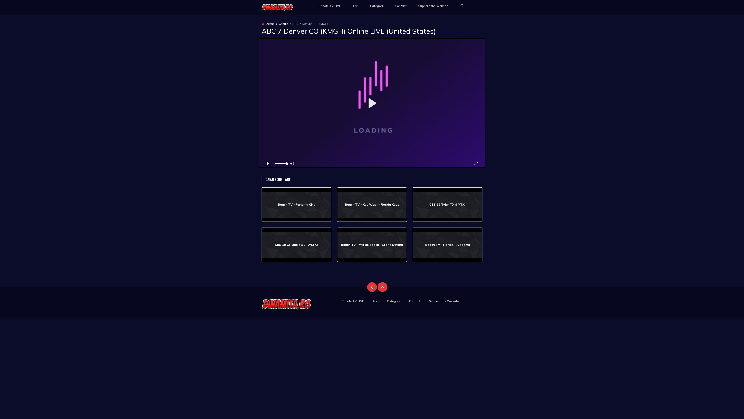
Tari (355, 6)
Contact (401, 6)
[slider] (281, 163)
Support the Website (433, 6)
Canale (283, 24)
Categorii (377, 6)
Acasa (270, 24)
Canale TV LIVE (330, 6)
